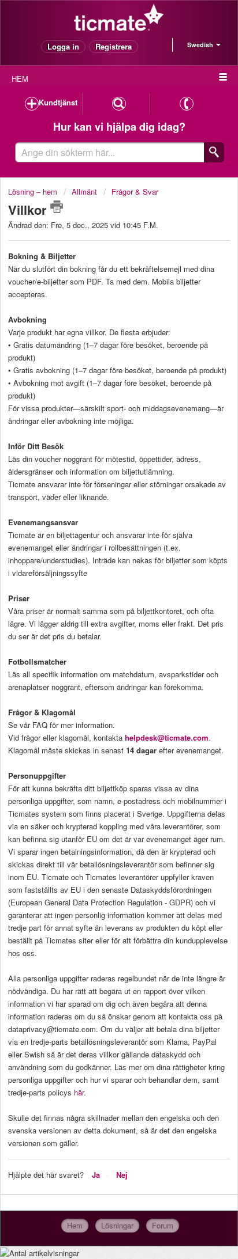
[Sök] (214, 152)
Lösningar (117, 1225)
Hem (75, 1225)
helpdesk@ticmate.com (167, 737)
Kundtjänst (58, 102)
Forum (162, 1225)
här (79, 1092)
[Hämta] (97, 634)
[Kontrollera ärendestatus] (119, 104)
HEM (20, 78)
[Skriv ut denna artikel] (56, 206)
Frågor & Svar (134, 191)
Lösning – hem (34, 191)
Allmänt (84, 191)
